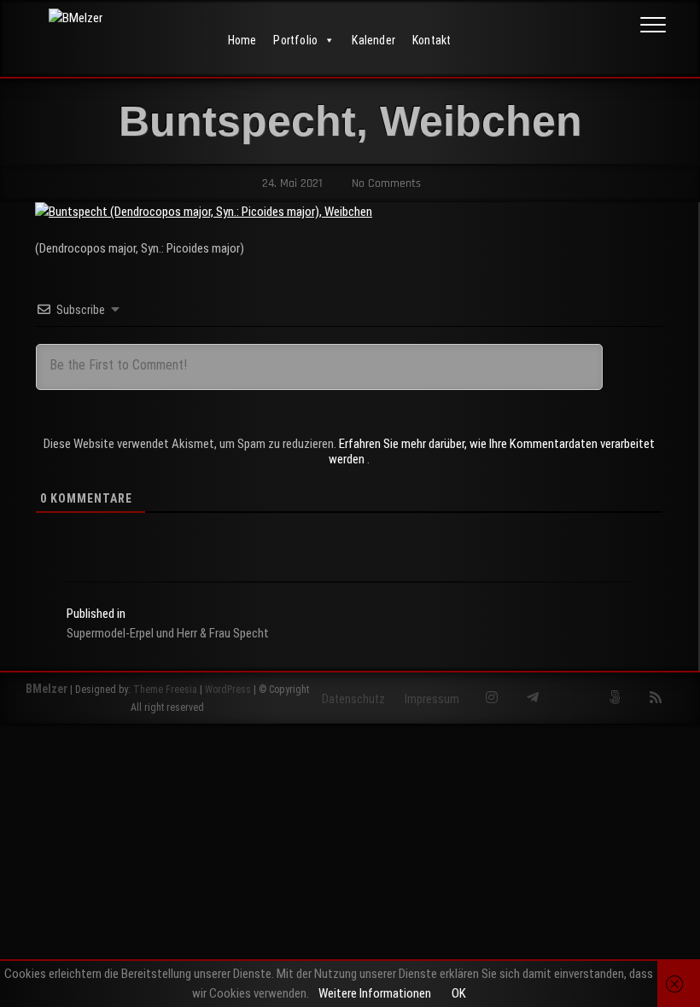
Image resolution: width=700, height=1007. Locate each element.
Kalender (373, 40)
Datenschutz (353, 699)
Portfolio (295, 40)
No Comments (384, 183)
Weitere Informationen (374, 993)
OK (459, 993)
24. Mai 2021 (291, 183)
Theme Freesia (165, 690)
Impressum (432, 699)
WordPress (228, 690)
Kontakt (431, 40)
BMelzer (46, 689)
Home (242, 40)
